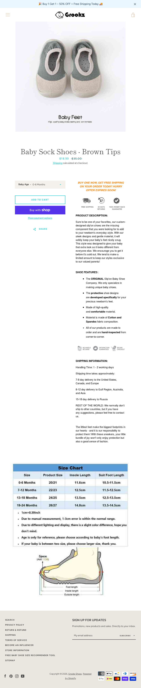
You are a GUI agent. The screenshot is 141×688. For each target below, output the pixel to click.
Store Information (17, 650)
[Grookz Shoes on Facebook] (5, 676)
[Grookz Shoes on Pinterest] (11, 676)
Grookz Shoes (75, 674)
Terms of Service (16, 640)
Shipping (57, 163)
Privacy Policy (14, 625)
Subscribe (125, 636)
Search (10, 620)
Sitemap (10, 660)
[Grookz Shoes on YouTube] (22, 676)
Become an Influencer (19, 645)
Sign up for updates (89, 620)
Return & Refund (15, 630)
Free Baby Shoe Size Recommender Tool (30, 655)
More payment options (40, 218)
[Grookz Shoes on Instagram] (17, 676)
